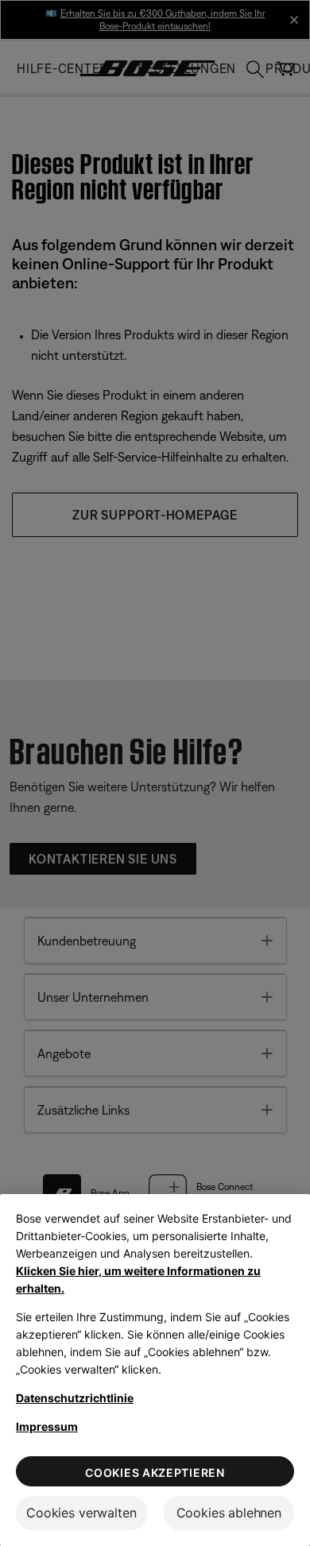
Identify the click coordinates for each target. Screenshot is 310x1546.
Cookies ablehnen (228, 1513)
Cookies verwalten (81, 1513)
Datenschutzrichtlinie (75, 1398)
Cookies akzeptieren (154, 1472)
